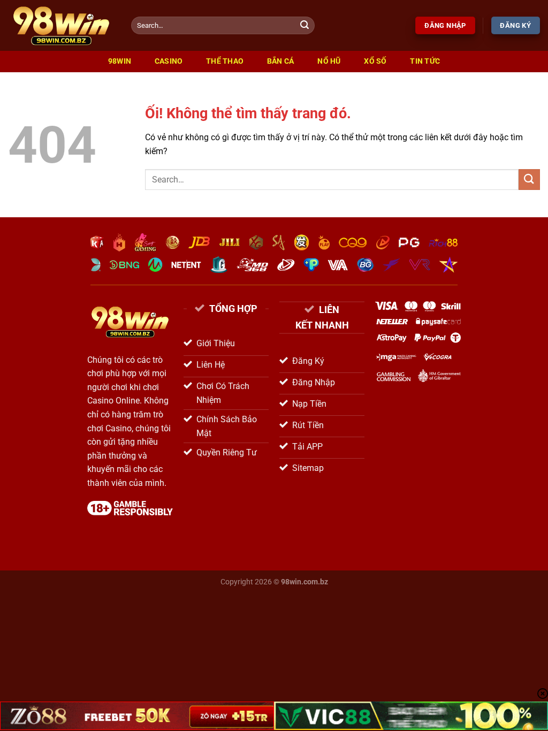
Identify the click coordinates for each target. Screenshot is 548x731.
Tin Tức (425, 61)
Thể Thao (224, 61)
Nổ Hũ (328, 61)
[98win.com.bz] (61, 25)
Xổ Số (375, 61)
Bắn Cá (280, 61)
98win (119, 61)
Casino (169, 61)
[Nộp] (304, 26)
